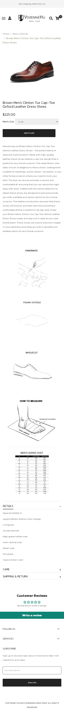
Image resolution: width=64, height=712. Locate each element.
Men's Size (8, 121)
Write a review (32, 615)
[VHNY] (32, 18)
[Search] (51, 18)
